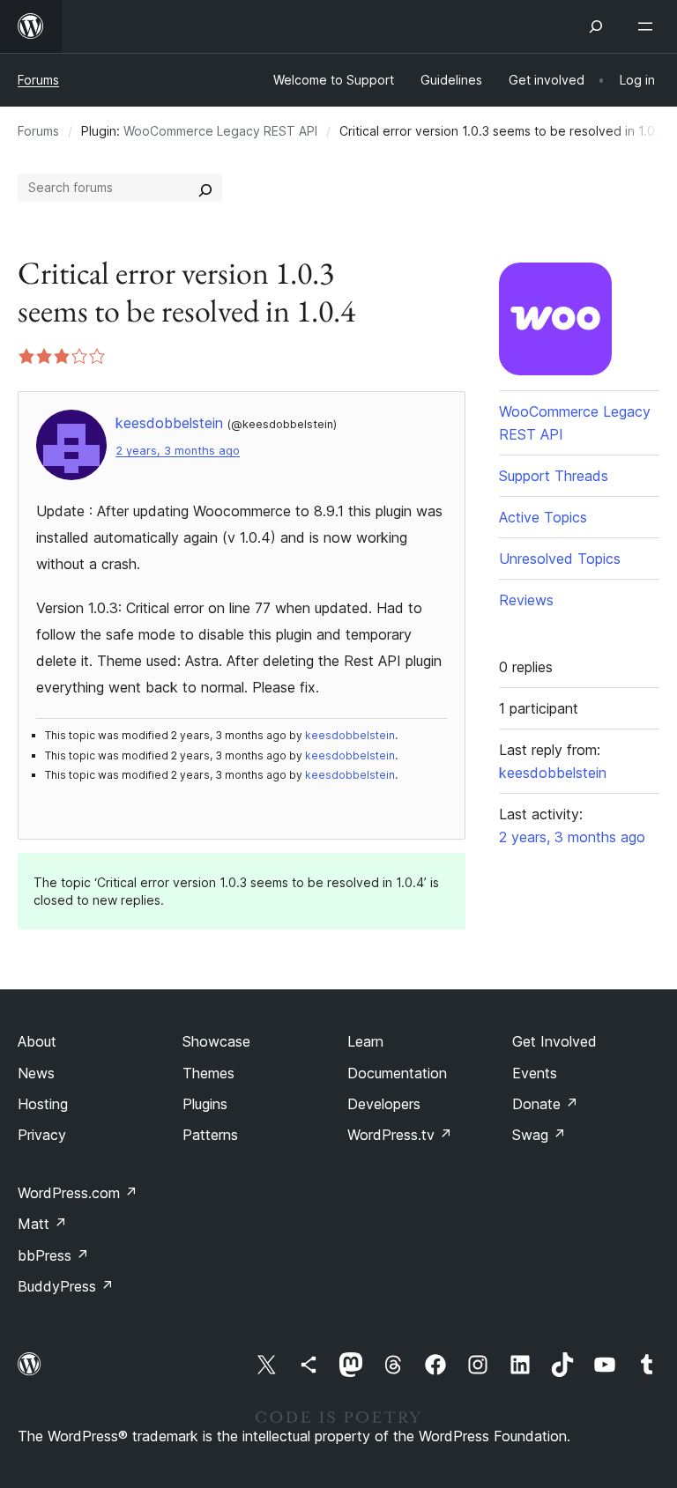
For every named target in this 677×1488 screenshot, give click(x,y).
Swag (539, 1135)
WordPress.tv (399, 1135)
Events (534, 1073)
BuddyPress (66, 1286)
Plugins (204, 1104)
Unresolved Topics (560, 558)
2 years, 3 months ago (177, 450)
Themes (208, 1073)
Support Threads (553, 476)
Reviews (526, 600)
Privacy (42, 1135)
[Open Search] (596, 26)
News (36, 1073)
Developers (383, 1104)
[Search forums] (205, 188)
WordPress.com (78, 1193)
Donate (545, 1104)
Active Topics (543, 517)
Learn (365, 1041)
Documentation (397, 1073)
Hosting (43, 1104)
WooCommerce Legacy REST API (220, 130)
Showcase (216, 1041)
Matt (42, 1224)
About (37, 1041)
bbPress (53, 1255)
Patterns (210, 1135)
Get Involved (554, 1041)
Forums (38, 79)
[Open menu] (649, 26)
